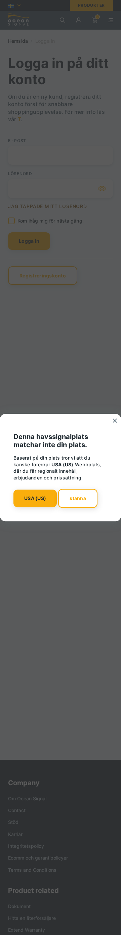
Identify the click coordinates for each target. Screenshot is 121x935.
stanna (78, 498)
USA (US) (35, 498)
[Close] (115, 420)
